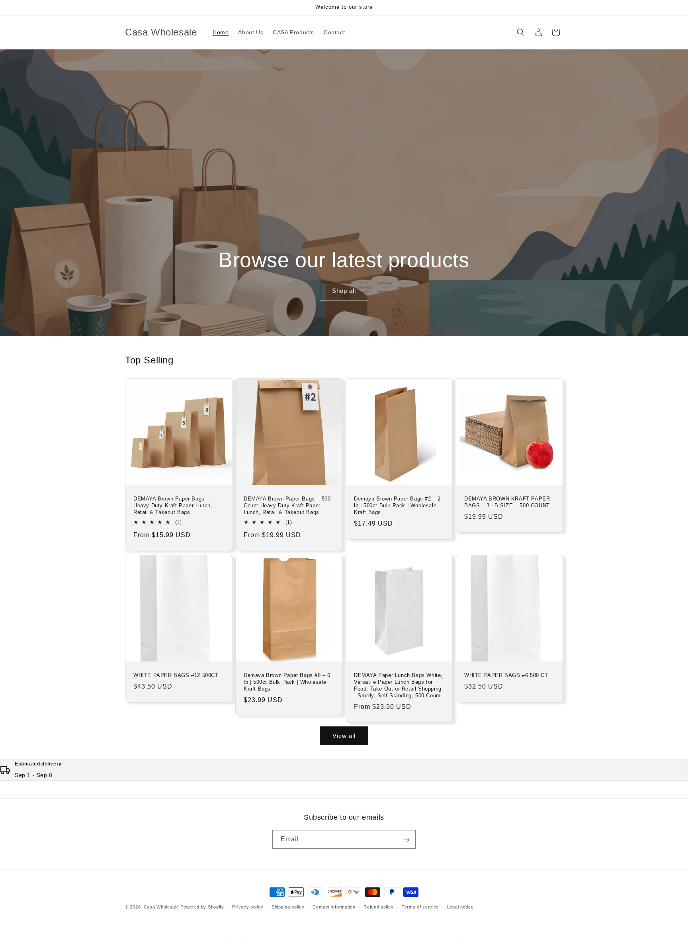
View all (344, 735)
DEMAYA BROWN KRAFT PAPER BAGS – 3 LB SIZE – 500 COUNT (507, 502)
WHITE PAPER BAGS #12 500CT (176, 675)
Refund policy (378, 906)
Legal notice (460, 906)
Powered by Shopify (202, 907)
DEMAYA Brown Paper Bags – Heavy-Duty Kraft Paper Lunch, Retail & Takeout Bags (172, 505)
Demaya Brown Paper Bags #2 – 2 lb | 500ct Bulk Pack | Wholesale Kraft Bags (397, 505)
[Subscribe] (406, 839)
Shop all (344, 291)
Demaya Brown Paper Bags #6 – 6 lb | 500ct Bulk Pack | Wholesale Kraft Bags (287, 682)
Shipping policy (288, 906)
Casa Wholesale (161, 907)
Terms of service (420, 906)
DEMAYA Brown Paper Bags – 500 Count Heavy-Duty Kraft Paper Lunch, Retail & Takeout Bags (287, 505)
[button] (521, 32)
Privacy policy (247, 906)
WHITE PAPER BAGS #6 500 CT (506, 675)
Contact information (334, 906)
